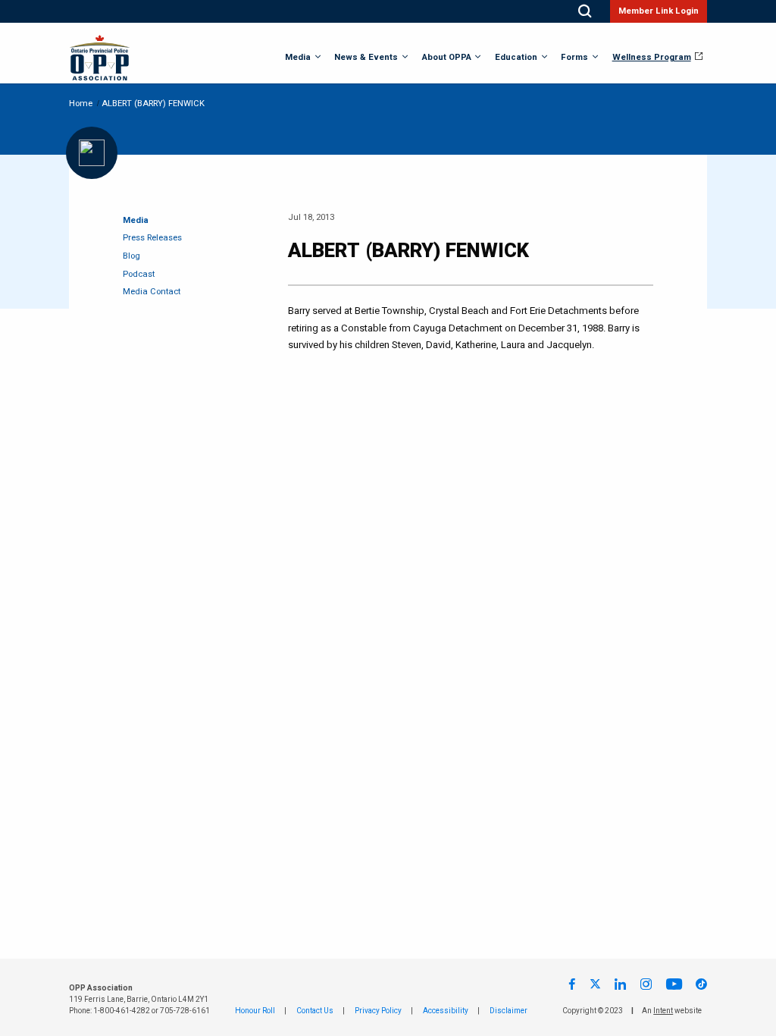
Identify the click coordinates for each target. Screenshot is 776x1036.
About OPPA (446, 58)
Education (516, 58)
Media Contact (151, 291)
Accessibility (445, 1011)
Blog (131, 256)
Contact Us (314, 1011)
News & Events (366, 58)
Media (298, 58)
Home (80, 103)
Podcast (139, 274)
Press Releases (152, 237)
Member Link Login (658, 11)
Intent (663, 1011)
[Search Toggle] (584, 11)
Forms (574, 58)
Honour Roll (255, 1011)
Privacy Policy (378, 1011)
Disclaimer (508, 1011)
